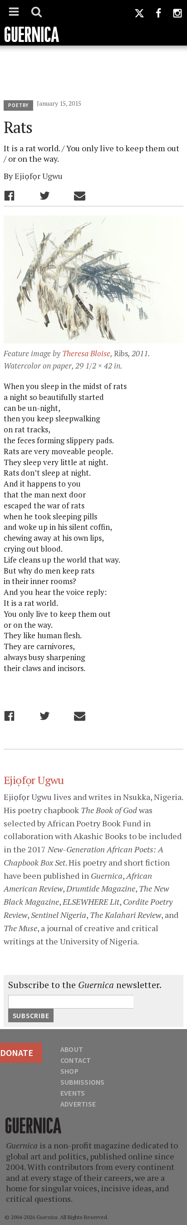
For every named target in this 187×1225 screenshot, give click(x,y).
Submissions (82, 1082)
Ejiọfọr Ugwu (39, 175)
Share (9, 195)
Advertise (78, 1103)
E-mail (79, 195)
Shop (69, 1071)
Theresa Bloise (86, 353)
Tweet (44, 195)
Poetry (18, 105)
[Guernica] (93, 23)
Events (72, 1093)
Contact (75, 1060)
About (71, 1049)
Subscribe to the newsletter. (85, 984)
